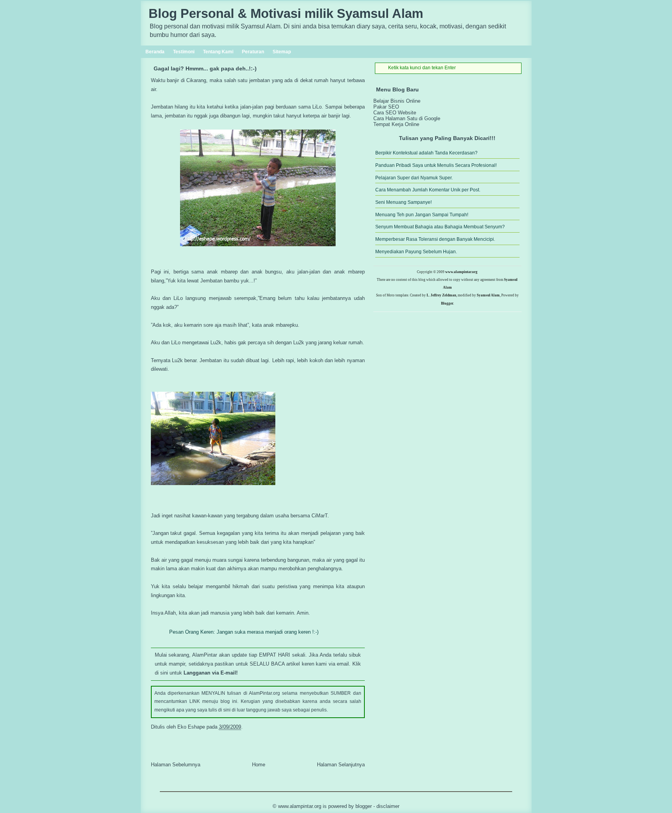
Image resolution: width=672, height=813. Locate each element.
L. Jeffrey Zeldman (441, 295)
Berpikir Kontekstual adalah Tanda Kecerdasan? (426, 153)
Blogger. (447, 303)
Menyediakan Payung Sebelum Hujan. (416, 251)
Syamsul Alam (488, 295)
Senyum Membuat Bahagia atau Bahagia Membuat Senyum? (440, 227)
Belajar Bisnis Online (396, 101)
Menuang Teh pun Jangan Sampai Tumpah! (421, 214)
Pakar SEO (386, 107)
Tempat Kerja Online (396, 124)
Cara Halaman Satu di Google (406, 118)
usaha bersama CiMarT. (302, 516)
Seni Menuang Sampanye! (403, 202)
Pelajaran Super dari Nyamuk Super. (414, 177)
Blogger (363, 806)
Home (258, 764)
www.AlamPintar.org (299, 806)
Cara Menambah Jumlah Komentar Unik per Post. (427, 190)
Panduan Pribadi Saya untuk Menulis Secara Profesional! (436, 165)
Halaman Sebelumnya (175, 764)
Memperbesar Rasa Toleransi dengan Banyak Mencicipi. (435, 239)
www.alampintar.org (461, 272)
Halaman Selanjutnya (341, 764)
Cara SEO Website (394, 113)
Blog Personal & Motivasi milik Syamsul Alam (286, 14)
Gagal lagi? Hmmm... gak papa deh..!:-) (205, 68)
